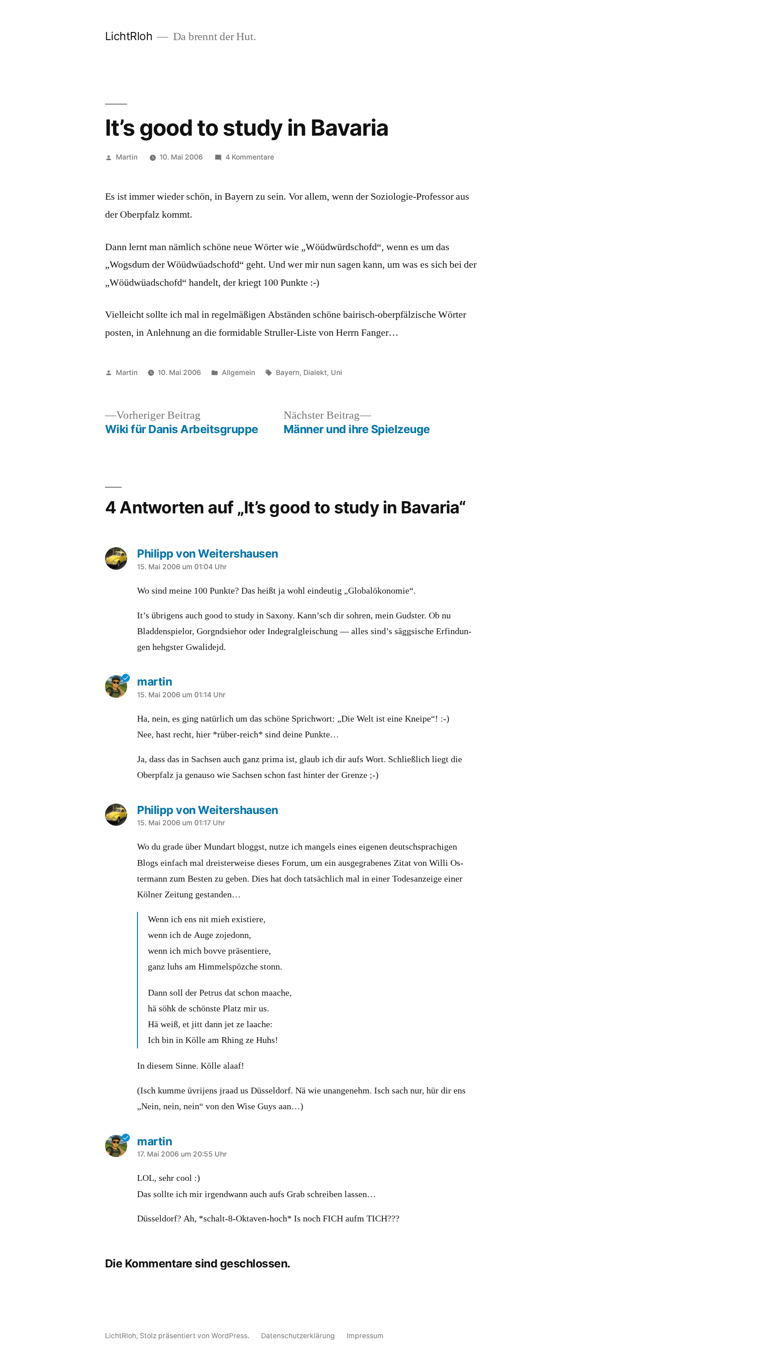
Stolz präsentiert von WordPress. (195, 1335)
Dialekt (315, 372)
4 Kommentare (249, 157)
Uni (336, 372)
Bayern (287, 372)
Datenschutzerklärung (298, 1335)
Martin (126, 157)
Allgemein (238, 372)
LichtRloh (129, 36)
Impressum (365, 1335)
